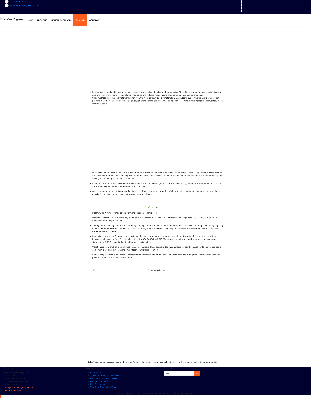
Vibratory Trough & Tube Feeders (105, 375)
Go (197, 373)
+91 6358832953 (18, 1)
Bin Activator (96, 372)
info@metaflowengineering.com (24, 5)
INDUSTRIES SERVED (61, 20)
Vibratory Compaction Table (103, 387)
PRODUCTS (80, 20)
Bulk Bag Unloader (98, 384)
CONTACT (94, 20)
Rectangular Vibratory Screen (103, 378)
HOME (30, 20)
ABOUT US (42, 20)
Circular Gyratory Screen (101, 381)
